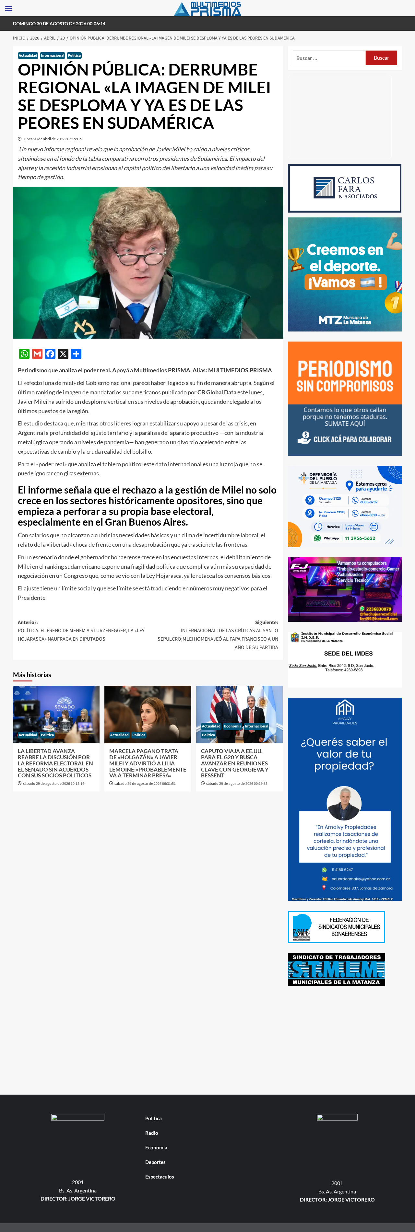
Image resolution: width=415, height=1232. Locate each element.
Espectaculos (159, 1177)
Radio (151, 1133)
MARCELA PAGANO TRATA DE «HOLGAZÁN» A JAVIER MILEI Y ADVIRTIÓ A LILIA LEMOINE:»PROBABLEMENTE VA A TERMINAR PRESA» (147, 763)
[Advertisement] (345, 1041)
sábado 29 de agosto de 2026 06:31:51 (145, 783)
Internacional (52, 55)
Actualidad (28, 55)
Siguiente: (218, 635)
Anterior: (81, 631)
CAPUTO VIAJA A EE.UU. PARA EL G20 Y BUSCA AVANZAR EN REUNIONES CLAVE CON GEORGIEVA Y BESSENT (234, 763)
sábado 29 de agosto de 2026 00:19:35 (236, 783)
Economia (232, 726)
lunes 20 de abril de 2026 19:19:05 (52, 138)
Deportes (155, 1162)
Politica (74, 55)
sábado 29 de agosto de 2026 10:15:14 (53, 783)
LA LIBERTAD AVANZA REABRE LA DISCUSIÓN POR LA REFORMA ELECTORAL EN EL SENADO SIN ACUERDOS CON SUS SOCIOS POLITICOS (55, 763)
